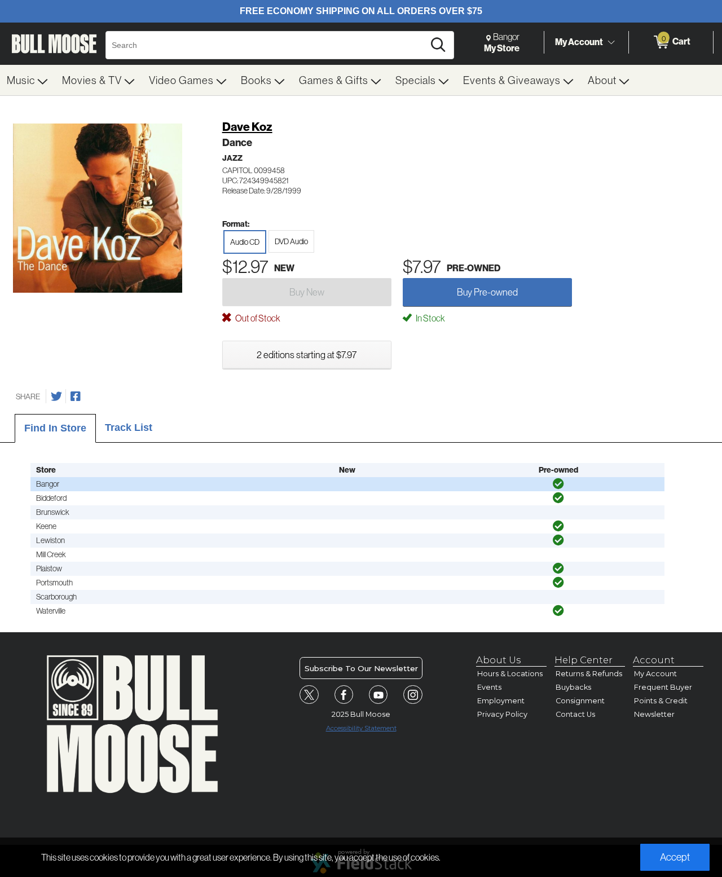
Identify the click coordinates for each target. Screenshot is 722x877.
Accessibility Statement (361, 728)
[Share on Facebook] (76, 396)
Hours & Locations (510, 673)
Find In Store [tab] (55, 428)
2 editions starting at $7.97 (306, 354)
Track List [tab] (128, 427)
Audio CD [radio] (244, 242)
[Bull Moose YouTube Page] (378, 694)
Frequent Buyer (663, 687)
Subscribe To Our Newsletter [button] (361, 668)
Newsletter (654, 714)
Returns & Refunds (589, 673)
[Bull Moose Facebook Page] (344, 694)
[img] (558, 484)
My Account (579, 41)
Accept (675, 856)
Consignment (580, 701)
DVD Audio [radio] (291, 241)
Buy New (306, 292)
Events (489, 687)
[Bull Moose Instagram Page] (413, 694)
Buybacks (573, 687)
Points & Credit (661, 701)
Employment (501, 701)
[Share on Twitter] (56, 396)
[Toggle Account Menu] (611, 42)
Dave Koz (247, 126)
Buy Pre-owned (487, 292)
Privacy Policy (502, 714)
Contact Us (575, 714)
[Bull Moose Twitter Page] (309, 694)
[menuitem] (27, 80)
